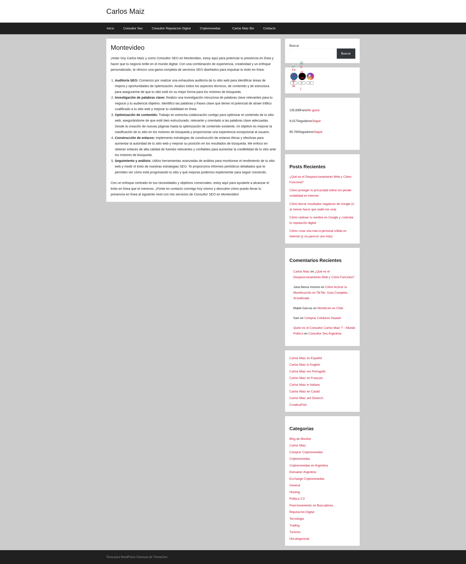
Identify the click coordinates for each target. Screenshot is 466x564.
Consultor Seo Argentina (324, 333)
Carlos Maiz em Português (307, 371)
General (294, 485)
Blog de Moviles (300, 439)
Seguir (316, 121)
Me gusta (313, 110)
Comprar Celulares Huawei (322, 318)
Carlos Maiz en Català (304, 391)
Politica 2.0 (297, 498)
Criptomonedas (210, 28)
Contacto (269, 28)
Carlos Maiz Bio (243, 28)
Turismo (294, 532)
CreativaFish (298, 405)
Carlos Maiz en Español (305, 358)
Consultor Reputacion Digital (171, 28)
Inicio (110, 28)
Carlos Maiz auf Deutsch (306, 398)
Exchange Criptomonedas (306, 479)
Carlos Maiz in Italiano (304, 384)
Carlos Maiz (125, 11)
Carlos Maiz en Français (306, 378)
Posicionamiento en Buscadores (311, 505)
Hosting (294, 492)
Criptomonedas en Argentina (308, 465)
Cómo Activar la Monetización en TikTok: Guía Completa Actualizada (320, 292)
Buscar (294, 45)
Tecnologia (296, 518)
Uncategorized (299, 538)
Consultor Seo (133, 28)
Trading (294, 525)
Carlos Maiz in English (304, 364)
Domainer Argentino (302, 472)
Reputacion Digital (301, 512)
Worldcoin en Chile (330, 308)
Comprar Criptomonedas (306, 452)
